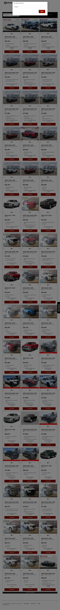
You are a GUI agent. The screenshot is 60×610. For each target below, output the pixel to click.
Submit (42, 11)
